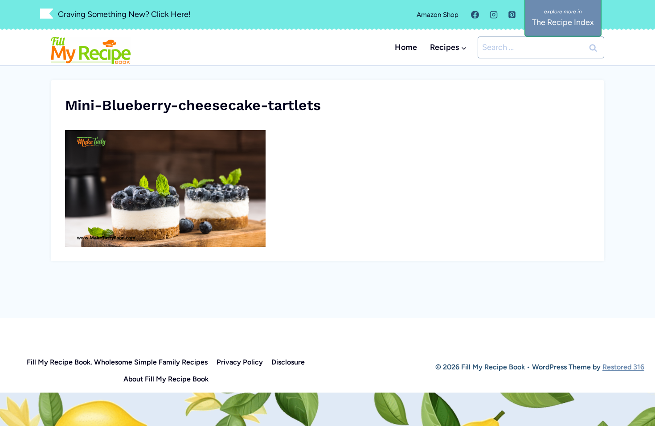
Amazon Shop (437, 15)
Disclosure (288, 362)
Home (406, 47)
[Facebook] (475, 15)
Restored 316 (623, 367)
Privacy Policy (240, 362)
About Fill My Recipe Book (166, 379)
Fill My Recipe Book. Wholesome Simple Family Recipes (117, 362)
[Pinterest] (512, 15)
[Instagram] (494, 15)
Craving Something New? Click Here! (124, 14)
